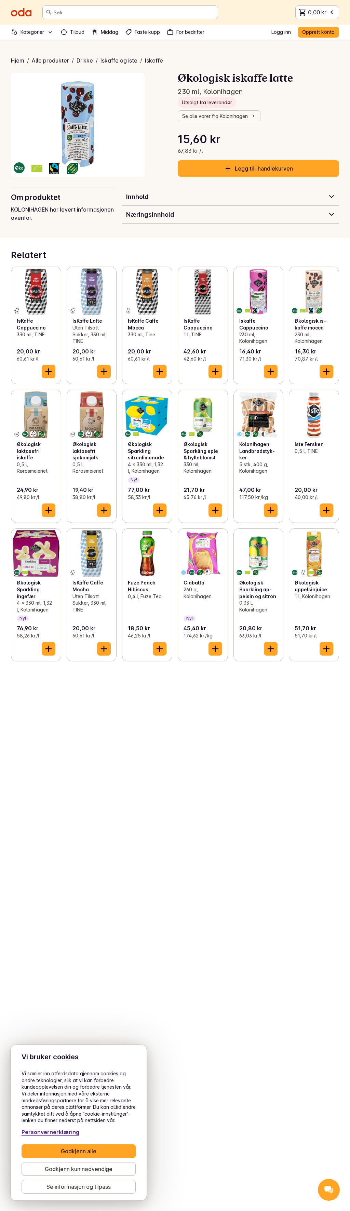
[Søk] (48, 12)
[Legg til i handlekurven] (48, 371)
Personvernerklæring (50, 1132)
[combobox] (134, 12)
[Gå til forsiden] (21, 12)
